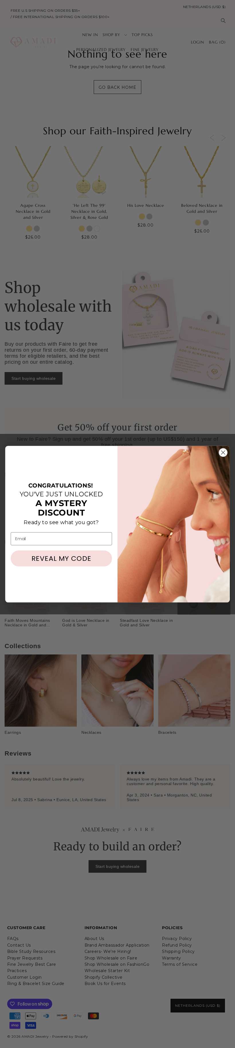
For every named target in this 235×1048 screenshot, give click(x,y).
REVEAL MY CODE (61, 558)
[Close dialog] (223, 452)
